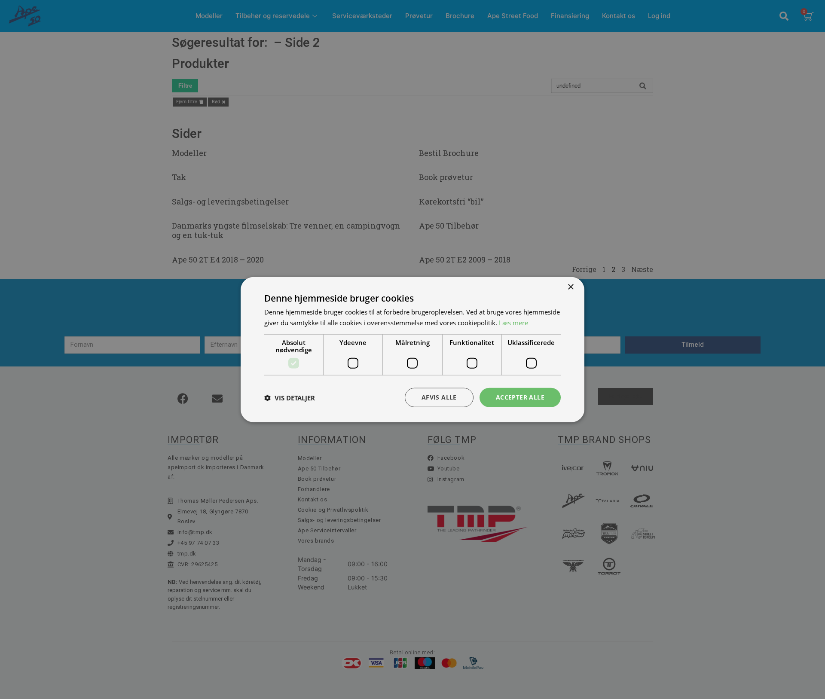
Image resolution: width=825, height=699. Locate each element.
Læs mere (513, 322)
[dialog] (412, 349)
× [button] (570, 287)
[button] (289, 397)
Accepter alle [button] (520, 397)
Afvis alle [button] (439, 397)
